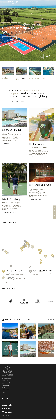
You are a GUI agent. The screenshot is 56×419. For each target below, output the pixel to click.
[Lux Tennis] (11, 2)
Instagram (4, 398)
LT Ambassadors (5, 385)
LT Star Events (5, 380)
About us (4, 387)
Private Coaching (6, 382)
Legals (3, 392)
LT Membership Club (6, 383)
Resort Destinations (6, 378)
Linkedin (7, 398)
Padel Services (5, 389)
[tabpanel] (28, 30)
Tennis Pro (6, 408)
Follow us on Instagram (17, 319)
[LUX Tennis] (7, 371)
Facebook (2, 398)
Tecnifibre (7, 412)
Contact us (4, 390)
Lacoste (7, 405)
